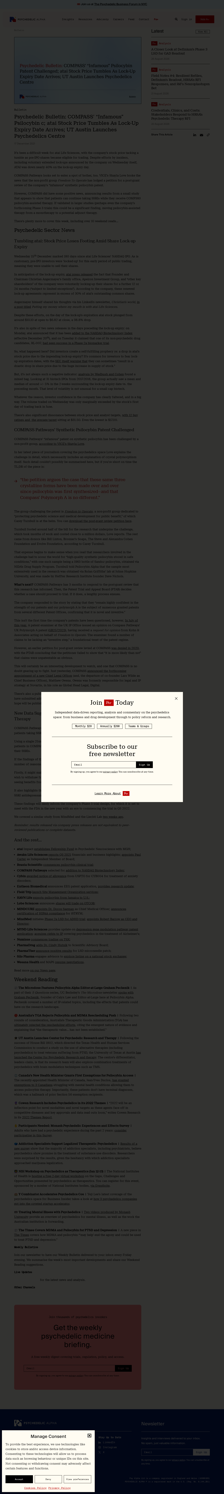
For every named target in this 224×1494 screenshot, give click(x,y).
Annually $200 (109, 726)
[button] (89, 1435)
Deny (48, 1479)
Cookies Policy (35, 1488)
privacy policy (110, 771)
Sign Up (144, 764)
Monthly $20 (83, 726)
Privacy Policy (59, 1488)
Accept (19, 1479)
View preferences (77, 1479)
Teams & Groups (138, 726)
